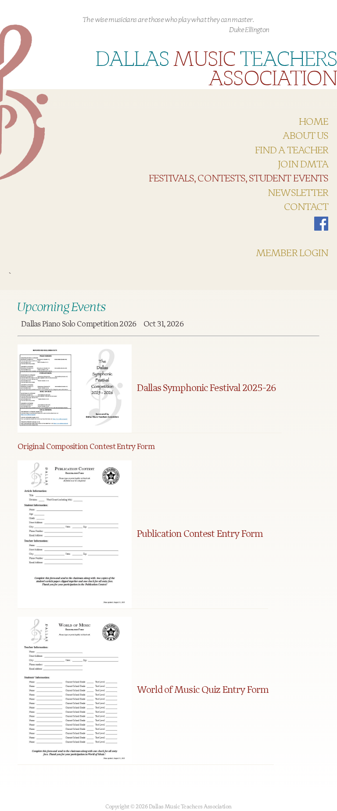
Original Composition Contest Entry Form (86, 447)
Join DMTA (303, 165)
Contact (306, 207)
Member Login (292, 253)
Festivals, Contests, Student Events (238, 179)
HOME (313, 122)
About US (305, 136)
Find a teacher (291, 151)
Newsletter (298, 193)
